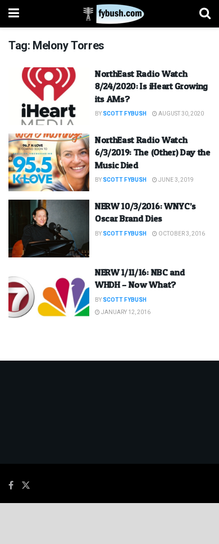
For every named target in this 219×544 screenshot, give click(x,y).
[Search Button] (205, 13)
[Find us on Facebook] (10, 485)
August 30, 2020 (180, 114)
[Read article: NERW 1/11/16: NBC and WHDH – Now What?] (48, 295)
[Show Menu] (13, 13)
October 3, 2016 (181, 234)
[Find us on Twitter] (25, 485)
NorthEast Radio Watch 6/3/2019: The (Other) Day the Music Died (153, 152)
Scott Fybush (125, 114)
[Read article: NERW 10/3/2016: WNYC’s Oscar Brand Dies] (48, 228)
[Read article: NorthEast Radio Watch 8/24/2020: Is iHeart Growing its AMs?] (48, 96)
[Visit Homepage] (109, 14)
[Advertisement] (109, 523)
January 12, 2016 (125, 312)
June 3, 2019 (175, 180)
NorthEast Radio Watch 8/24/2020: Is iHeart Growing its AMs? (151, 86)
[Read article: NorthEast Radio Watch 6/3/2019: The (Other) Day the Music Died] (48, 162)
